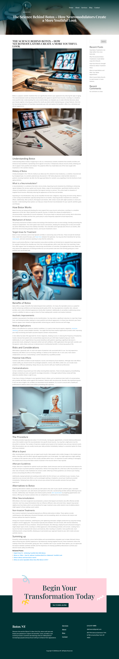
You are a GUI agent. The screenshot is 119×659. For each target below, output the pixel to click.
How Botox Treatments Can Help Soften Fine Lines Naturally (97, 52)
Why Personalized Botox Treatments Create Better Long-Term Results (97, 59)
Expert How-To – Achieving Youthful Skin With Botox (30, 553)
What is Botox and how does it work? (25, 557)
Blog (90, 8)
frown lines (38, 237)
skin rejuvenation (57, 493)
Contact (97, 8)
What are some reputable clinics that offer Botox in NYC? (31, 560)
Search (104, 41)
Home (71, 8)
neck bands (15, 239)
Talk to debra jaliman (59, 605)
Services (84, 8)
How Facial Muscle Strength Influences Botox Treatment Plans (98, 66)
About (77, 8)
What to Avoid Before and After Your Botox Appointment (97, 72)
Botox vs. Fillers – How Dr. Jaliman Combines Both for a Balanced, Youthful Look (38, 555)
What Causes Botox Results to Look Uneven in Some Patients (97, 79)
